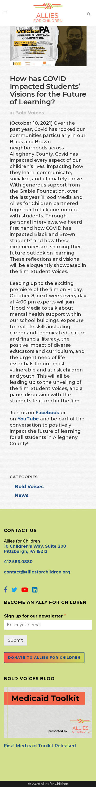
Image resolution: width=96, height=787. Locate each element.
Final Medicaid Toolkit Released (40, 746)
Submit (15, 640)
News (21, 495)
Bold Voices (29, 113)
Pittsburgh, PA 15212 (25, 551)
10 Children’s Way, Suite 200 (35, 546)
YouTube (28, 419)
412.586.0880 (18, 561)
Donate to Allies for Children (44, 657)
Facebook (47, 413)
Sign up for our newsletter (35, 616)
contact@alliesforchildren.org (37, 572)
